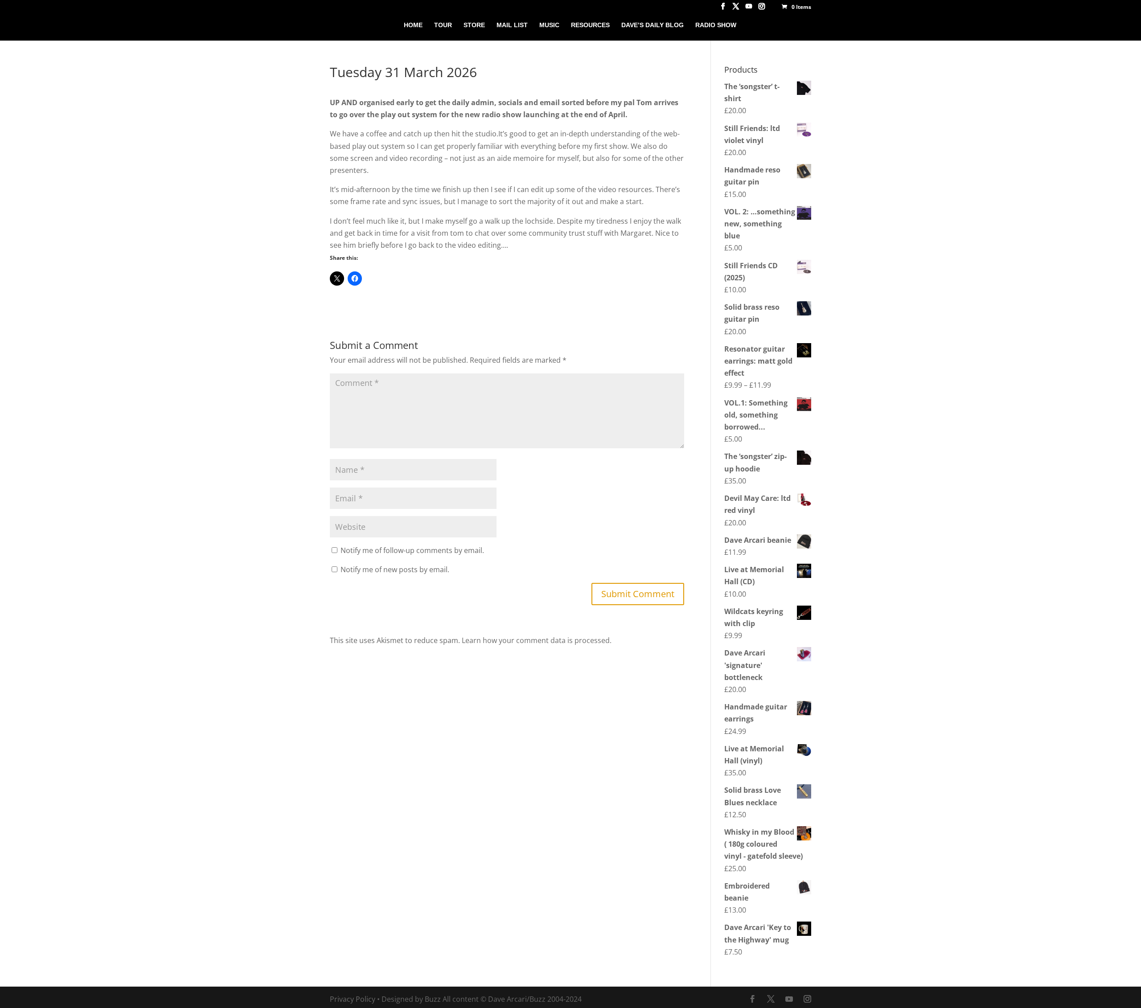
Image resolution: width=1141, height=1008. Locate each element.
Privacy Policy (352, 999)
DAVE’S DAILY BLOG (652, 25)
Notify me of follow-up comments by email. (412, 550)
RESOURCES (590, 25)
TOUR (443, 25)
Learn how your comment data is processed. (537, 640)
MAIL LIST (512, 25)
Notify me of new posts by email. (395, 569)
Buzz (433, 999)
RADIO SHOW (715, 25)
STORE (474, 25)
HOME (413, 25)
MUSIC (549, 25)
